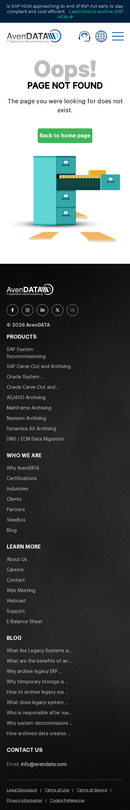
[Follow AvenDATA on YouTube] (72, 310)
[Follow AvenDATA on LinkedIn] (42, 310)
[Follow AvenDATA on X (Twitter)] (57, 310)
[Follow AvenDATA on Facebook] (12, 310)
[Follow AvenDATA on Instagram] (27, 310)
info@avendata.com (44, 764)
